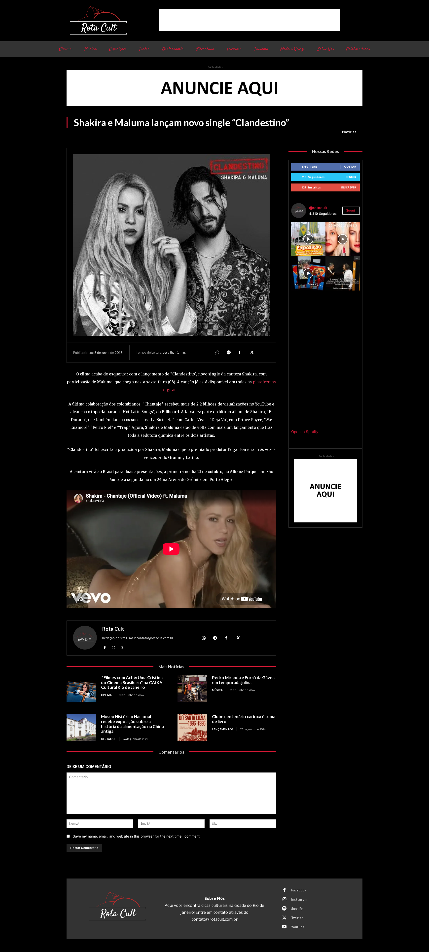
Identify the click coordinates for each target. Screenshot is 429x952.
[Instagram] (113, 647)
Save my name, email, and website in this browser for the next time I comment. (137, 836)
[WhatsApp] (217, 352)
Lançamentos (222, 729)
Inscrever (348, 187)
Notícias (349, 132)
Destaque (108, 738)
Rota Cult (113, 629)
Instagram (299, 899)
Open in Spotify (304, 431)
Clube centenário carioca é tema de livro (243, 719)
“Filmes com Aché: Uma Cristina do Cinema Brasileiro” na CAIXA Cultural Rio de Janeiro (132, 682)
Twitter (297, 918)
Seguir (351, 177)
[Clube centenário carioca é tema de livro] (192, 727)
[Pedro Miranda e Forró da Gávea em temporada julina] (192, 688)
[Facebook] (240, 352)
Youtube (297, 927)
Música (217, 690)
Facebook (298, 890)
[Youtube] (284, 927)
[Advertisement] (249, 20)
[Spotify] (284, 908)
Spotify (297, 909)
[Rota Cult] (85, 639)
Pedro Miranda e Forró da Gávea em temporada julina (243, 680)
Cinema (106, 694)
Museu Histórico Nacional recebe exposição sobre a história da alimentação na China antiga (132, 724)
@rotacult (318, 207)
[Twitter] (251, 352)
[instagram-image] (308, 239)
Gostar (350, 166)
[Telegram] (228, 352)
